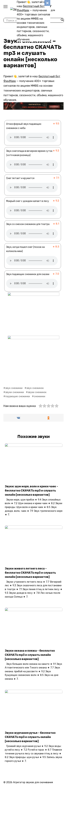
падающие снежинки (17, 396)
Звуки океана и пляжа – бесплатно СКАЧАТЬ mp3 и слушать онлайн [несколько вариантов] (30, 654)
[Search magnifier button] (62, 19)
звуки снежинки (14, 392)
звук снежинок (35, 388)
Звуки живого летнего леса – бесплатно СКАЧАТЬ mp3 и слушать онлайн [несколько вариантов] (30, 572)
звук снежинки (14, 388)
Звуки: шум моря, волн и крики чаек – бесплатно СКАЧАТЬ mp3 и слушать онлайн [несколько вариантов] (31, 490)
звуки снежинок (37, 392)
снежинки (39, 396)
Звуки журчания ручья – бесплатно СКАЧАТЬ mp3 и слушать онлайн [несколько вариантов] (30, 737)
